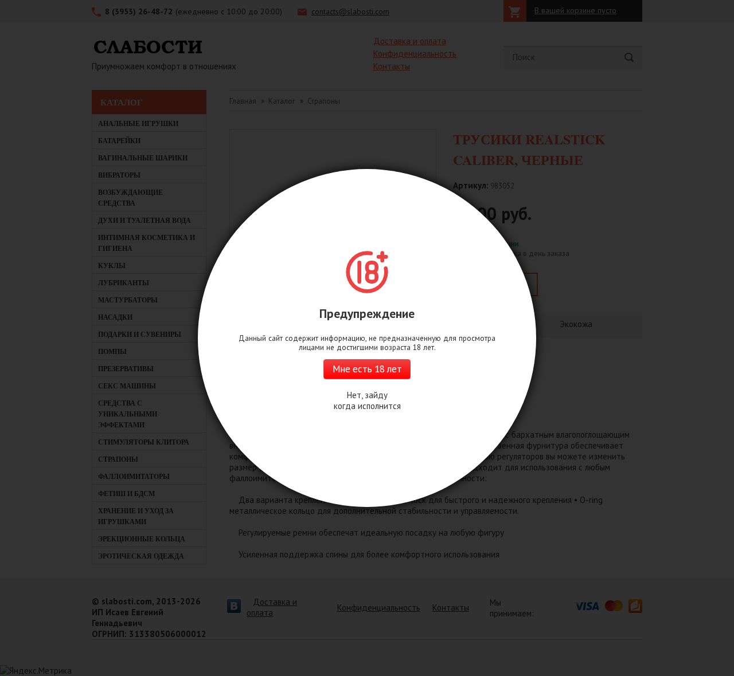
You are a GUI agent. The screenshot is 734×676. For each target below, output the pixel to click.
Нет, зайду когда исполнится (367, 400)
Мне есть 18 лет (367, 369)
